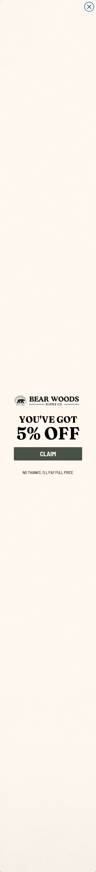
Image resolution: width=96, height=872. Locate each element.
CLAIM (48, 454)
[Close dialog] (89, 6)
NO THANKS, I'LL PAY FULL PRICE (48, 472)
